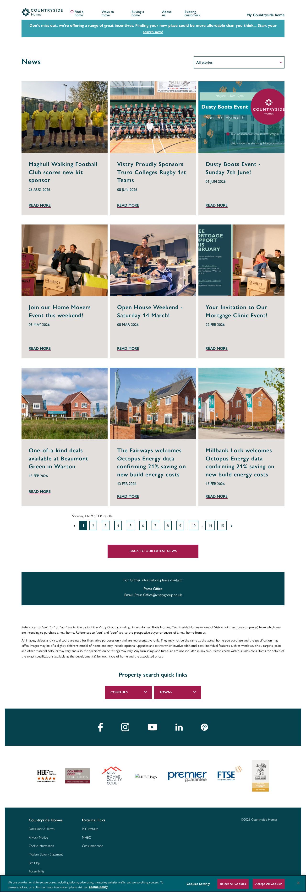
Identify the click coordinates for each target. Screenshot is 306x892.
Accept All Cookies (268, 884)
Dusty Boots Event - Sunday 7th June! (233, 168)
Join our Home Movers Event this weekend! (60, 311)
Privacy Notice (38, 837)
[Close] (298, 883)
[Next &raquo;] (231, 525)
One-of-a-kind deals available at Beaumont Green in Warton (58, 458)
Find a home (79, 13)
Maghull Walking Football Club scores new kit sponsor (63, 172)
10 (194, 525)
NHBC (86, 837)
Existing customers (192, 13)
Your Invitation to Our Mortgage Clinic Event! (237, 311)
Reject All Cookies (233, 884)
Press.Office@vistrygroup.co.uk (158, 594)
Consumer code (92, 846)
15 (222, 525)
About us (166, 13)
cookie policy (98, 887)
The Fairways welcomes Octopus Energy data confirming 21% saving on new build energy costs (151, 462)
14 (210, 525)
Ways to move (108, 13)
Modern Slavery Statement (46, 854)
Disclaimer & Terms (42, 829)
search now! (153, 32)
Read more (40, 205)
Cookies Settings (198, 884)
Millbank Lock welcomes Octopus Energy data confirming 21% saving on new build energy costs (240, 462)
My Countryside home (265, 15)
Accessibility (36, 871)
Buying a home (137, 13)
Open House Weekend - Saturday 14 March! (150, 311)
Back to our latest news (153, 551)
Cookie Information (41, 846)
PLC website (90, 829)
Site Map (34, 863)
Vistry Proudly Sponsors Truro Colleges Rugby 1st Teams (151, 172)
